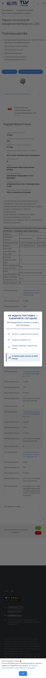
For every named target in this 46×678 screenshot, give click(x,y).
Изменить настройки (27, 668)
